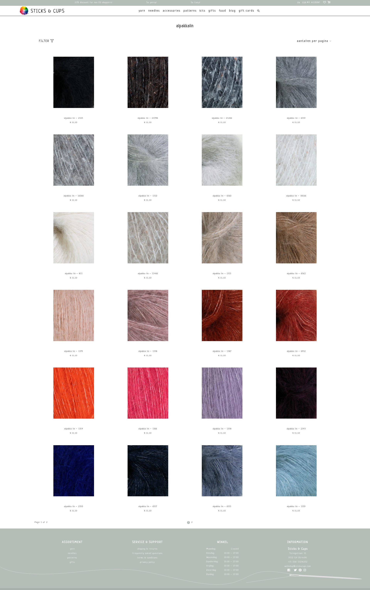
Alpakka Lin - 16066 (74, 196)
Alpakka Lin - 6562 (296, 274)
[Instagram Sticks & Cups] (305, 571)
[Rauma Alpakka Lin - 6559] (296, 109)
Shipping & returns (147, 549)
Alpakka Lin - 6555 (222, 507)
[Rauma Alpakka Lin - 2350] (73, 497)
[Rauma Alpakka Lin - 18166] (296, 187)
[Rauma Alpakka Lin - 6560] (222, 187)
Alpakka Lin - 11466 (148, 274)
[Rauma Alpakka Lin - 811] (73, 265)
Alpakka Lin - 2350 (73, 507)
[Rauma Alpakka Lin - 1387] (222, 342)
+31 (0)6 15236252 (298, 562)
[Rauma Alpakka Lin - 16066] (73, 187)
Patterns (72, 558)
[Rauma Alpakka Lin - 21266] (222, 109)
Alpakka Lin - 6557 (148, 507)
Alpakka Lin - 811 (74, 274)
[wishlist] (325, 3)
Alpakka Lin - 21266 (222, 118)
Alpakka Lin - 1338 (148, 351)
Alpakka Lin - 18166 (296, 196)
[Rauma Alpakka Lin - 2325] (73, 109)
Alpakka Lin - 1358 (222, 429)
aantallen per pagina (312, 41)
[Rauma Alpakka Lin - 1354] (73, 420)
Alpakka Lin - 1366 (148, 429)
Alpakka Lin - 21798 (148, 118)
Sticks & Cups (47, 11)
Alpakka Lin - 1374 (73, 351)
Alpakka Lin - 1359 (296, 507)
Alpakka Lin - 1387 (222, 351)
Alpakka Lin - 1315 (222, 274)
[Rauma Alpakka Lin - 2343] (296, 420)
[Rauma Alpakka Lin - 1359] (296, 497)
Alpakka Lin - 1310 (148, 196)
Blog (232, 11)
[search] (258, 11)
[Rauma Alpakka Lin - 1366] (148, 420)
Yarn (72, 549)
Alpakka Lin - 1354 (73, 429)
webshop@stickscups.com (298, 566)
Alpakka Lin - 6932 (296, 351)
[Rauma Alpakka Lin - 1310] (148, 187)
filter (44, 41)
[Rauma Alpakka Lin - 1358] (222, 420)
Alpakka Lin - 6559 (296, 118)
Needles (72, 553)
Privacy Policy (147, 562)
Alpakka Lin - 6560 (222, 196)
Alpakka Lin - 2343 (296, 429)
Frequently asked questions (147, 553)
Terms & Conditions (147, 558)
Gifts (72, 562)
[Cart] (329, 3)
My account (313, 3)
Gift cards (246, 11)
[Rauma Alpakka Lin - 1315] (222, 265)
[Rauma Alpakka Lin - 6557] (148, 497)
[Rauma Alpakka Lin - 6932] (296, 342)
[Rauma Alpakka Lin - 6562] (296, 265)
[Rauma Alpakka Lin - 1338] (148, 342)
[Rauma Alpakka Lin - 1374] (73, 342)
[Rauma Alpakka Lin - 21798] (148, 109)
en (299, 3)
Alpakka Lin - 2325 (73, 118)
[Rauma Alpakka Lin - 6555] (222, 497)
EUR (304, 3)
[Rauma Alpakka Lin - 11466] (148, 265)
